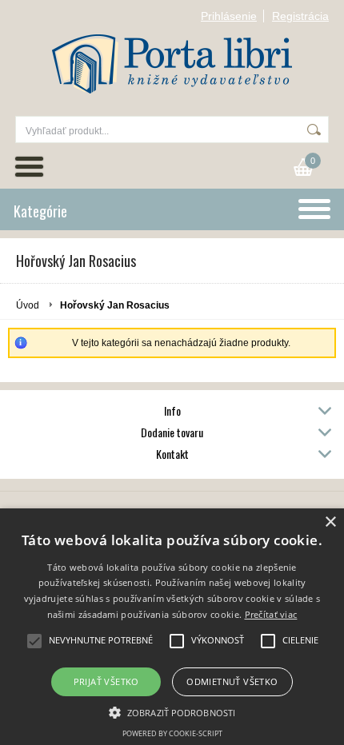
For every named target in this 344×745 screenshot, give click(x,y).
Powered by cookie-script (172, 733)
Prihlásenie (229, 16)
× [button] (330, 522)
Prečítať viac (271, 614)
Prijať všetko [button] (106, 681)
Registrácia (300, 16)
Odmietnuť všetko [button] (232, 681)
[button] (172, 711)
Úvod (27, 305)
